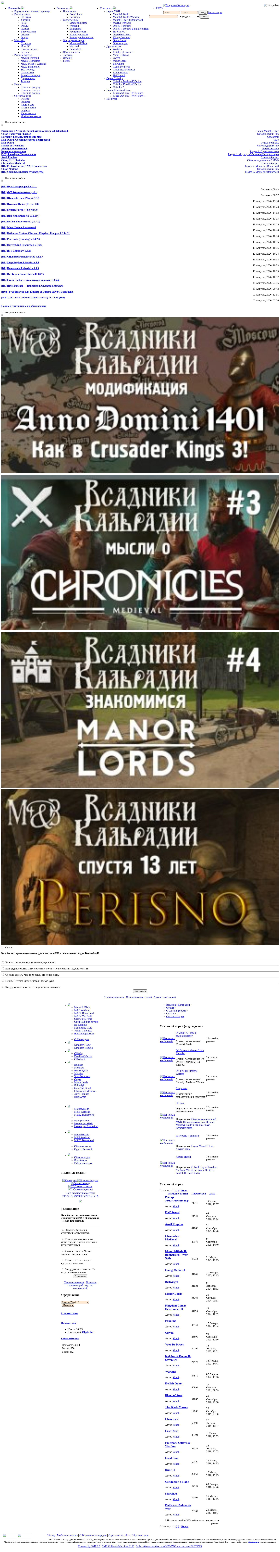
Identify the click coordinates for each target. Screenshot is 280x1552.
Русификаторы (78, 31)
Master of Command (12, 145)
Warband (74, 25)
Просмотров (199, 1193)
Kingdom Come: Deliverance (128, 93)
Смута (116, 58)
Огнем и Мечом (122, 25)
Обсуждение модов (73, 40)
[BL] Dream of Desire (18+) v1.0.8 (20, 204)
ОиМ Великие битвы (86, 1021)
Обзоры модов (82, 1157)
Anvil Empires (120, 72)
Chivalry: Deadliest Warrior (127, 84)
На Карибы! (119, 31)
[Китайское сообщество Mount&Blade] (25, 1538)
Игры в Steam (28, 107)
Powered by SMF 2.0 (89, 1546)
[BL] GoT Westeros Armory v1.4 (19, 192)
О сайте (25, 34)
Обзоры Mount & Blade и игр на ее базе (195, 1123)
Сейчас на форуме (70, 1338)
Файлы (25, 25)
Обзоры (67, 58)
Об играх (26, 17)
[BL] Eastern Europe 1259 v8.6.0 (19, 209)
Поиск (17, 84)
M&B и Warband (30, 58)
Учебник (25, 20)
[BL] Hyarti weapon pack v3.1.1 (19, 186)
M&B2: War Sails (122, 22)
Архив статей (183, 1156)
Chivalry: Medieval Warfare (127, 81)
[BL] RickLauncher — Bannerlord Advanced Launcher (32, 285)
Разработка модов (30, 75)
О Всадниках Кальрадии (93, 1535)
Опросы (25, 110)
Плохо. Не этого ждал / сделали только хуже (29, 981)
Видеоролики (28, 31)
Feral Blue (171, 1458)
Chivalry (78, 1053)
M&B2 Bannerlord (30, 60)
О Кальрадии (120, 43)
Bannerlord (75, 28)
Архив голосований (165, 997)
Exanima (170, 1320)
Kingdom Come (82, 1044)
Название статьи (178, 1193)
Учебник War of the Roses (190, 1170)
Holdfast (78, 1064)
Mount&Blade (81, 1108)
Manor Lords (119, 60)
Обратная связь (140, 1535)
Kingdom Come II (83, 1047)
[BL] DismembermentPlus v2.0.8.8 (20, 198)
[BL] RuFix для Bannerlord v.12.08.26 (22, 274)
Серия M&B (113, 11)
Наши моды (69, 11)
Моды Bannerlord (30, 66)
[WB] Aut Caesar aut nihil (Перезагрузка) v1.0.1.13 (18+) (33, 297)
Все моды (75, 17)
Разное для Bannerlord (81, 37)
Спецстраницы (22, 95)
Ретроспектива (270, 148)
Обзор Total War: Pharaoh (16, 133)
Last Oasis (171, 1431)
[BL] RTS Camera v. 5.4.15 (16, 250)
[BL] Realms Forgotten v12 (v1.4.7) (20, 221)
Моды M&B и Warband (33, 63)
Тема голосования (114, 997)
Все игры (111, 98)
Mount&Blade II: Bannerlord (128, 20)
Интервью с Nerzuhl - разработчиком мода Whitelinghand (34, 131)
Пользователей (68, 1323)
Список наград (29, 49)
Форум (24, 37)
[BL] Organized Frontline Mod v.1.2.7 (22, 256)
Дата (213, 1193)
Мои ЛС (25, 46)
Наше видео (27, 104)
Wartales (117, 49)
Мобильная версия (31, 116)
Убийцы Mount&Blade (14, 148)
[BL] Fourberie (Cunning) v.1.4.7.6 (20, 239)
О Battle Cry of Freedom (204, 1167)
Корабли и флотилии (13, 151)
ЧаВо (24, 22)
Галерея (25, 28)
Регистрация (215, 12)
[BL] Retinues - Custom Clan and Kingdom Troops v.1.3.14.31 (35, 233)
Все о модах (63, 8)
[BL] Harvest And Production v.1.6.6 (21, 245)
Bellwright (118, 63)
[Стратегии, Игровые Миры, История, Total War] (10, 1538)
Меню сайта (14, 8)
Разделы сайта (22, 14)
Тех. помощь (28, 69)
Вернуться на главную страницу (32, 11)
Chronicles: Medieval (124, 69)
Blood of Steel (173, 1395)
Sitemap (51, 1535)
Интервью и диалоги (187, 1135)
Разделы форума (23, 55)
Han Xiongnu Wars (84, 1033)
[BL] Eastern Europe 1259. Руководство (24, 166)
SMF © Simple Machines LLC (118, 1546)
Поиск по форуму (30, 87)
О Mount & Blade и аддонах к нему (186, 1034)
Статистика (69, 1313)
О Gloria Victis (192, 1173)
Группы (25, 52)
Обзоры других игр (268, 133)
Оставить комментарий (139, 997)
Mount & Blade (121, 14)
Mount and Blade (78, 22)
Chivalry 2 (118, 87)
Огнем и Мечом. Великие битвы (131, 28)
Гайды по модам (83, 1163)
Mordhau (79, 1067)
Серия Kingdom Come (118, 90)
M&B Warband (82, 1010)
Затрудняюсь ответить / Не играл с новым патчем (32, 987)
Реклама (25, 101)
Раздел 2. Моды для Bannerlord (262, 166)
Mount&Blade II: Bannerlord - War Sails (176, 1255)
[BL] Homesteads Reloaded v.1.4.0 (20, 268)
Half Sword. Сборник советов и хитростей (25, 139)
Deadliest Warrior (83, 1056)
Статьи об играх (270, 142)
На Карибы (80, 1024)
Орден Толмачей (83, 1149)
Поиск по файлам (30, 93)
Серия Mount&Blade (268, 131)
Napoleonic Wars (122, 34)
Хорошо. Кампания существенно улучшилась (30, 962)
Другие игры (28, 78)
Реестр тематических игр (177, 1198)
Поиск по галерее (30, 90)
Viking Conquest (121, 37)
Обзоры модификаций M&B (263, 160)
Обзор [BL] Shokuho (13, 160)
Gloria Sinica (119, 40)
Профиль (26, 43)
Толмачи (67, 55)
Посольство (27, 72)
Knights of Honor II (123, 52)
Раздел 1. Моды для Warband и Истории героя (253, 154)
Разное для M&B (79, 34)
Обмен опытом (71, 52)
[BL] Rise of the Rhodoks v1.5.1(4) (20, 215)
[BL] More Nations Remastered (18, 227)
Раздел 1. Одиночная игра (264, 151)
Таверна (25, 81)
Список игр (106, 8)
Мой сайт (19, 40)
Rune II (170, 1469)
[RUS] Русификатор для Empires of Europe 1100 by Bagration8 (37, 291)
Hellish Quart (81, 1070)
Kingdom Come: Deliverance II (129, 95)
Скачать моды (70, 20)
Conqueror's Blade (177, 1481)
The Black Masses (176, 1407)
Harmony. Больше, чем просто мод (21, 136)
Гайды (66, 60)
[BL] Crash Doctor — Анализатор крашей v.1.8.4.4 (30, 280)
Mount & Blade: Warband (126, 17)
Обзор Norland (9, 169)
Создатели (273, 136)
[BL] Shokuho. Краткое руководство (22, 171)
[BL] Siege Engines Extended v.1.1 (20, 262)
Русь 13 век (76, 14)
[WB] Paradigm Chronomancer (18, 154)
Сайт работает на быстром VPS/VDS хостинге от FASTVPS (80, 1194)
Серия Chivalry (114, 78)
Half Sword (119, 75)
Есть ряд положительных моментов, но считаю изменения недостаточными (47, 968)
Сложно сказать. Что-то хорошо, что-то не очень (32, 974)
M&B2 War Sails (83, 1016)
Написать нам (28, 113)
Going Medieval (121, 66)
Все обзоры (80, 1160)
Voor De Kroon (121, 55)
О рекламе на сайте (119, 1535)
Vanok (176, 1206)
